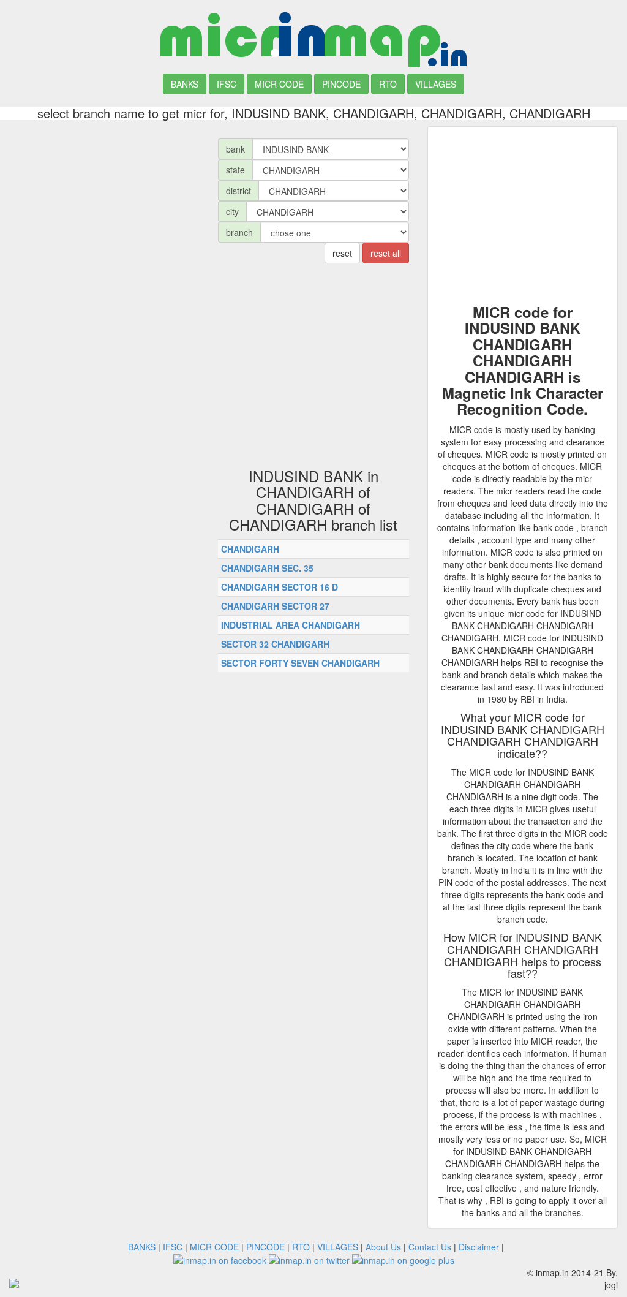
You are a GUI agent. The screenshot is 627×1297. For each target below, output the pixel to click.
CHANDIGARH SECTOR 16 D (279, 587)
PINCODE (341, 84)
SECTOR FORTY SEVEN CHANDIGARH (300, 663)
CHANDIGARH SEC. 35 (267, 568)
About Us (383, 1247)
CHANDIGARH (250, 549)
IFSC (226, 84)
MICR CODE (279, 84)
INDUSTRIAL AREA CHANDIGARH (290, 625)
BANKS (184, 84)
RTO (388, 84)
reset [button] (342, 253)
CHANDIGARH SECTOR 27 (275, 606)
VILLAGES (435, 84)
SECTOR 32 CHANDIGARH (275, 644)
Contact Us (429, 1247)
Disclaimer (479, 1247)
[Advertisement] (104, 202)
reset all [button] (385, 253)
